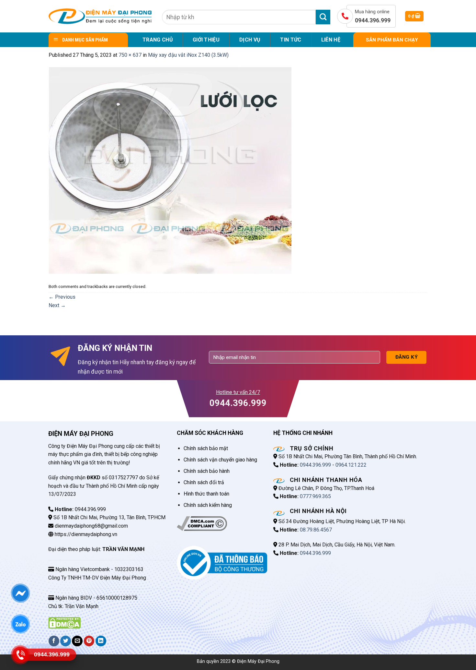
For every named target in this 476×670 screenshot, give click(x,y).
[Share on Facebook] (54, 641)
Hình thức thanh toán (206, 494)
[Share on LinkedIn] (101, 641)
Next (57, 305)
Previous (62, 297)
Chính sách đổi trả (204, 482)
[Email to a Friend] (77, 641)
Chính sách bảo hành (207, 471)
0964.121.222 (351, 465)
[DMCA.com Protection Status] (64, 622)
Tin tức (290, 40)
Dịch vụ (249, 40)
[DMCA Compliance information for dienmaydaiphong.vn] (202, 523)
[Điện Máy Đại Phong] (100, 16)
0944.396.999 (315, 465)
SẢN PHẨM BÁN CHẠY (392, 40)
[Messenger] (20, 593)
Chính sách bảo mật (206, 448)
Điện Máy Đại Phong (258, 661)
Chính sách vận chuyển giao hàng (220, 460)
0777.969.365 (315, 496)
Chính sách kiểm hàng (208, 505)
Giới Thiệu (206, 40)
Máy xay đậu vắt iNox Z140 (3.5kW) (188, 55)
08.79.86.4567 (316, 530)
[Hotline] (20, 654)
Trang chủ (157, 40)
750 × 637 (130, 55)
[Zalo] (20, 623)
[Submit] (323, 17)
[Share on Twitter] (65, 641)
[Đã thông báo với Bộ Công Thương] (222, 562)
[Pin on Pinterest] (89, 641)
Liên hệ (330, 40)
